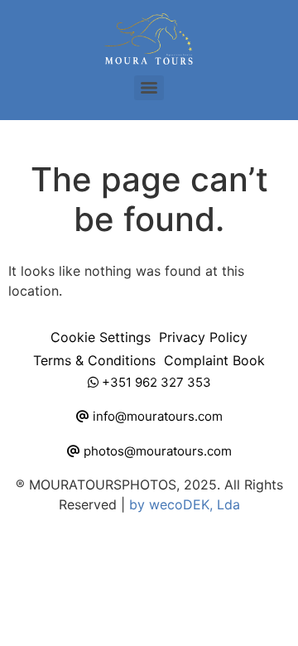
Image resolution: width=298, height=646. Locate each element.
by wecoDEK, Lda (184, 504)
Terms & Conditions (94, 360)
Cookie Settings (100, 337)
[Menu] (149, 87)
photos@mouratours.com (156, 451)
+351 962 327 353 (155, 382)
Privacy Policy (203, 337)
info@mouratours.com (156, 416)
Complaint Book (214, 360)
